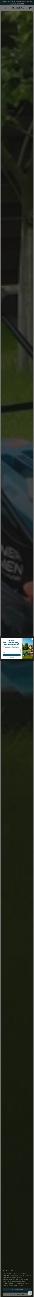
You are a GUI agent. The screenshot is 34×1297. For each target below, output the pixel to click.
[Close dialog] (32, 639)
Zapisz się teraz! (11, 654)
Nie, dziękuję (12, 657)
